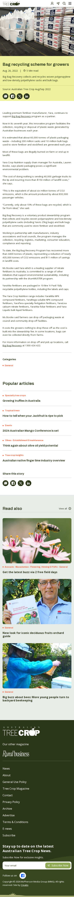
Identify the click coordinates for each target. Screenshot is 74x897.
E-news (7, 829)
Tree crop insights (14, 455)
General (9, 365)
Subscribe (9, 835)
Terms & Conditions (15, 822)
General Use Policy (15, 782)
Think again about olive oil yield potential (30, 445)
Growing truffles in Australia (21, 400)
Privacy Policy (11, 802)
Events (8, 425)
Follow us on (10, 875)
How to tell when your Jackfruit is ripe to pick (33, 415)
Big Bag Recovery (21, 116)
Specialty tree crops (15, 395)
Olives (8, 440)
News (6, 768)
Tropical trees (12, 410)
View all (63, 508)
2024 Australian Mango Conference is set (31, 430)
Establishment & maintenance (28, 440)
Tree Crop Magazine (16, 788)
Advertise (9, 815)
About (6, 775)
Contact (8, 795)
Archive (7, 809)
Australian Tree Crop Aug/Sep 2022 (31, 89)
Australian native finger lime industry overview (34, 460)
